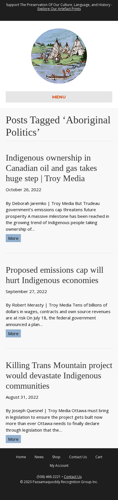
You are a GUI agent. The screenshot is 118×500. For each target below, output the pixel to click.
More (13, 238)
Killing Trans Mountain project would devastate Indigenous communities (59, 375)
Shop (56, 456)
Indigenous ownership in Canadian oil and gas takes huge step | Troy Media (51, 168)
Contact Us (78, 456)
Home (21, 456)
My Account (59, 465)
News (39, 456)
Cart (98, 456)
